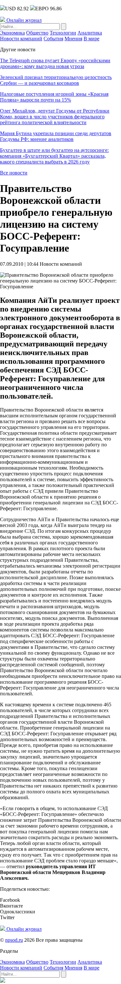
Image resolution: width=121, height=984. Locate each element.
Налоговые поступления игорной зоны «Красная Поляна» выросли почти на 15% (54, 97)
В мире (91, 38)
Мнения (73, 38)
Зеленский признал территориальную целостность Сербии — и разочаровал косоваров (56, 80)
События (53, 38)
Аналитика (89, 32)
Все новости (13, 172)
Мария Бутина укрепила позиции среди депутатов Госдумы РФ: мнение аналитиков (55, 136)
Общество (37, 32)
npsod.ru (14, 940)
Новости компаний (21, 38)
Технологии (63, 32)
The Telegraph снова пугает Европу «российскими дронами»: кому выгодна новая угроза (55, 63)
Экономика (12, 32)
